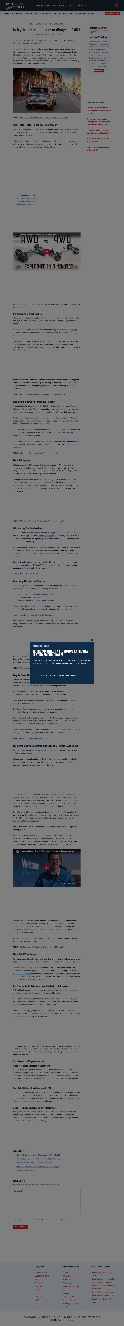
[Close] (92, 640)
